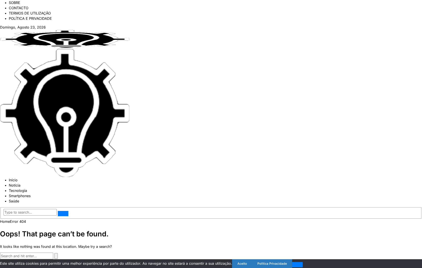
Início (13, 180)
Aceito (242, 263)
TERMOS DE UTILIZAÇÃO (30, 13)
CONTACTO (18, 8)
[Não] (297, 264)
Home (5, 221)
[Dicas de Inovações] (65, 39)
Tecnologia (18, 190)
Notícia (14, 185)
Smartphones (20, 196)
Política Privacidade (272, 263)
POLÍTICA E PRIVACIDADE (30, 18)
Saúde (14, 201)
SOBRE (14, 2)
